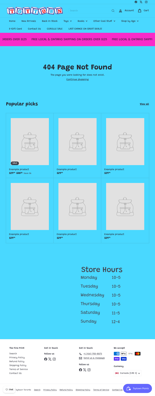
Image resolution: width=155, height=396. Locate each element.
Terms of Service (18, 369)
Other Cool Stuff (103, 21)
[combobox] (92, 11)
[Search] (113, 11)
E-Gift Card (15, 29)
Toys (66, 21)
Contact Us (34, 29)
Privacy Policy (17, 358)
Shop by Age (128, 21)
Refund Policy (16, 361)
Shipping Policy (17, 365)
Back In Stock (50, 21)
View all (144, 104)
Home (12, 21)
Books (81, 21)
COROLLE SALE (55, 29)
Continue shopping (77, 79)
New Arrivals (28, 21)
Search (13, 354)
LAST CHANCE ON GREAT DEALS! (85, 29)
